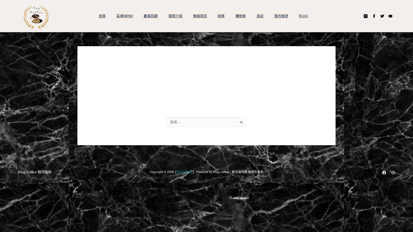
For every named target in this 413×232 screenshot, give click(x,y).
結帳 (221, 16)
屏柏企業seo (184, 172)
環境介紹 (175, 16)
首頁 (102, 16)
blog (303, 16)
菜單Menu (124, 16)
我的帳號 (281, 16)
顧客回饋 (151, 16)
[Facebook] (384, 173)
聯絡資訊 (200, 16)
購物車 (241, 16)
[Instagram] (393, 173)
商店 (260, 16)
